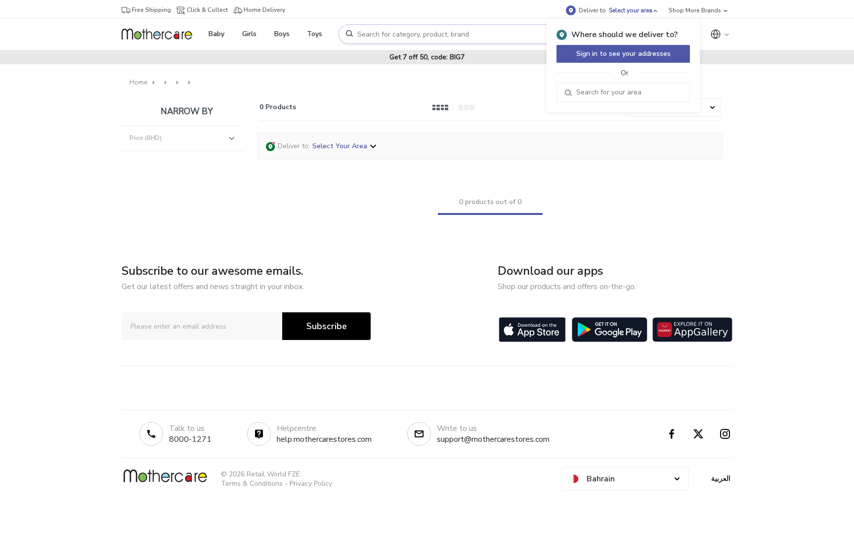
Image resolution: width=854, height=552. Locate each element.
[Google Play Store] (609, 329)
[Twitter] (698, 434)
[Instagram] (725, 434)
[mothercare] (161, 34)
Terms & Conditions (252, 483)
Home (138, 82)
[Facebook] (671, 434)
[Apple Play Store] (532, 329)
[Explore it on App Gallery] (692, 329)
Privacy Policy (311, 483)
